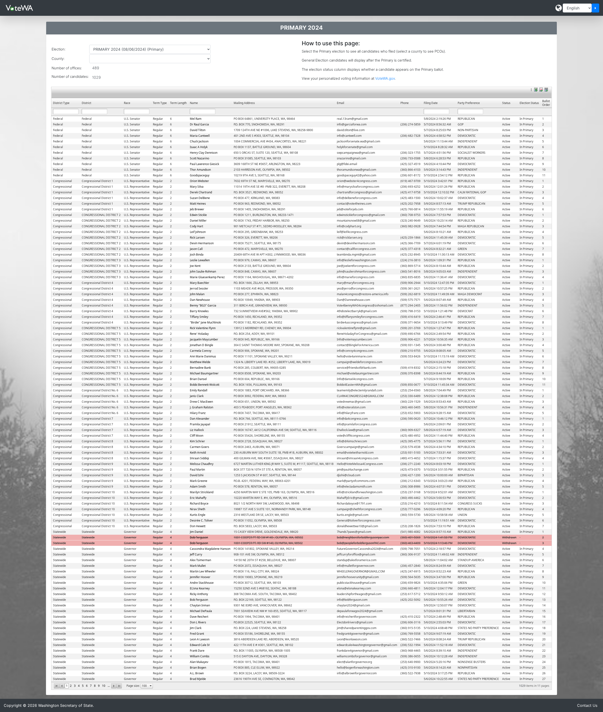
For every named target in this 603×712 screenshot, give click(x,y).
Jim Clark (195, 628)
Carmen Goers (199, 447)
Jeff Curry (196, 554)
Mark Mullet (198, 566)
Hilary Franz (198, 413)
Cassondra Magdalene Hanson (210, 549)
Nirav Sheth (197, 509)
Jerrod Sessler (199, 288)
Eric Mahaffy (198, 498)
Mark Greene (198, 481)
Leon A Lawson (199, 639)
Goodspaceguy (199, 175)
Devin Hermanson (202, 243)
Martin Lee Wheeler (203, 571)
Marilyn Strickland (201, 492)
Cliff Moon (196, 436)
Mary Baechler (199, 283)
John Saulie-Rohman (203, 271)
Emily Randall (198, 390)
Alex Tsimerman (200, 560)
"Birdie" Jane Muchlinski (205, 322)
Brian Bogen (198, 668)
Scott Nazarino (199, 158)
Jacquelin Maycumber (204, 339)
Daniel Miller (198, 221)
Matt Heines (198, 204)
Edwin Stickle (198, 215)
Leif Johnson (198, 232)
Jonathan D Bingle (201, 345)
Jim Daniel (196, 532)
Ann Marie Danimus (203, 356)
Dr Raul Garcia (199, 124)
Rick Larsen (197, 238)
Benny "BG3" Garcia (203, 305)
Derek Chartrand (201, 192)
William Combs (199, 656)
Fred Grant (197, 634)
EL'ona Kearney (200, 588)
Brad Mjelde (198, 679)
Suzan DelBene (200, 198)
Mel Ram (195, 119)
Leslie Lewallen (200, 260)
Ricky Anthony (199, 594)
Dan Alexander (199, 419)
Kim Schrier (197, 441)
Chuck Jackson (199, 141)
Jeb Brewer (197, 209)
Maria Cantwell (200, 136)
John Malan (197, 294)
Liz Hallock (197, 430)
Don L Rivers (198, 622)
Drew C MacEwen (201, 402)
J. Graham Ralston (201, 407)
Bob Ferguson (199, 537)
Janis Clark (197, 396)
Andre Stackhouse (202, 583)
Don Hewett (197, 526)
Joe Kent (195, 266)
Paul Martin (197, 470)
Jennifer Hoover (200, 577)
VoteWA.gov (385, 78)
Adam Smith (198, 486)
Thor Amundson (200, 170)
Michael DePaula (201, 611)
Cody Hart (196, 226)
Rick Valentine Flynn (203, 328)
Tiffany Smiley (199, 317)
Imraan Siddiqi (199, 458)
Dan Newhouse (200, 300)
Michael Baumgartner (204, 373)
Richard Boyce (199, 503)
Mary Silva (197, 187)
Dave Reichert (199, 617)
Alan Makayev (199, 662)
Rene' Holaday (199, 334)
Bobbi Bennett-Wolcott (204, 385)
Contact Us (587, 705)
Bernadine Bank (200, 368)
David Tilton (197, 130)
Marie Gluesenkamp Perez (207, 277)
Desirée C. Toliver (201, 520)
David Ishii (197, 475)
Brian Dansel (198, 379)
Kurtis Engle (197, 515)
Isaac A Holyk (199, 147)
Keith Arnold (198, 453)
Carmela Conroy (200, 351)
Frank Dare (197, 651)
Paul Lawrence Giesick (204, 164)
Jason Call (196, 249)
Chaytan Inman (200, 605)
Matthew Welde (200, 362)
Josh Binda (197, 255)
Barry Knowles (199, 311)
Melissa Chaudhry (201, 464)
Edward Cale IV (200, 645)
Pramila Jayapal (200, 424)
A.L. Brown (197, 673)
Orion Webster (199, 181)
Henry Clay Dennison (203, 153)
